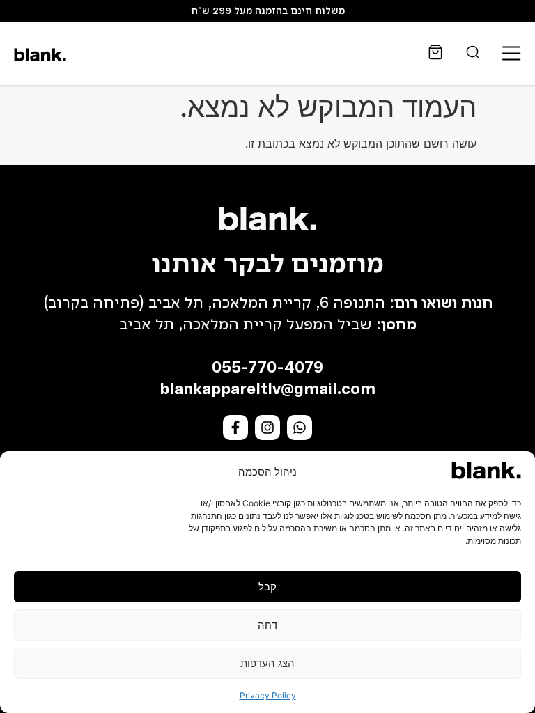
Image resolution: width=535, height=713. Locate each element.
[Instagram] (267, 427)
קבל (267, 586)
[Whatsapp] (299, 427)
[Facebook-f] (235, 427)
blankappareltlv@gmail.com (267, 390)
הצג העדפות (267, 663)
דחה (267, 625)
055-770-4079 (267, 368)
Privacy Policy (268, 695)
